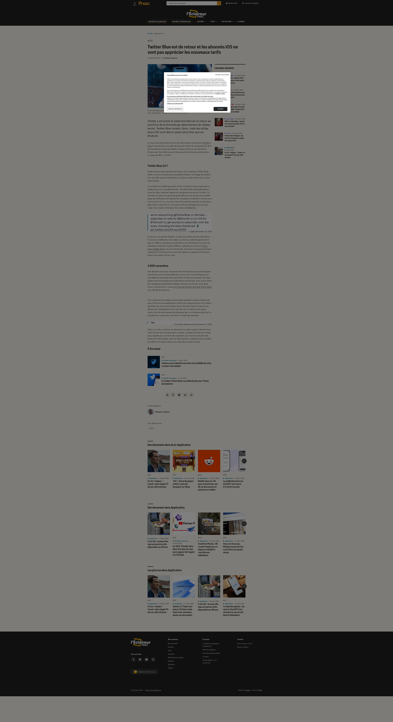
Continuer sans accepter (222, 74)
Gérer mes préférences (175, 109)
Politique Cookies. (220, 93)
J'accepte (220, 109)
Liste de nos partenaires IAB (175, 103)
